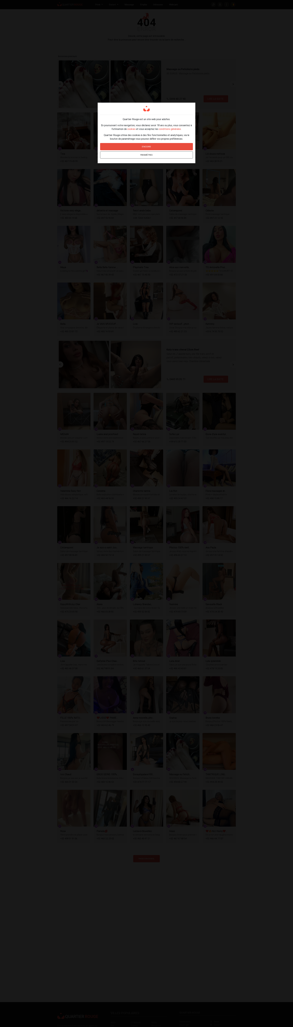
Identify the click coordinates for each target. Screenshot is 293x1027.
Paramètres (146, 155)
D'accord (146, 146)
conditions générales (170, 128)
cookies (131, 128)
